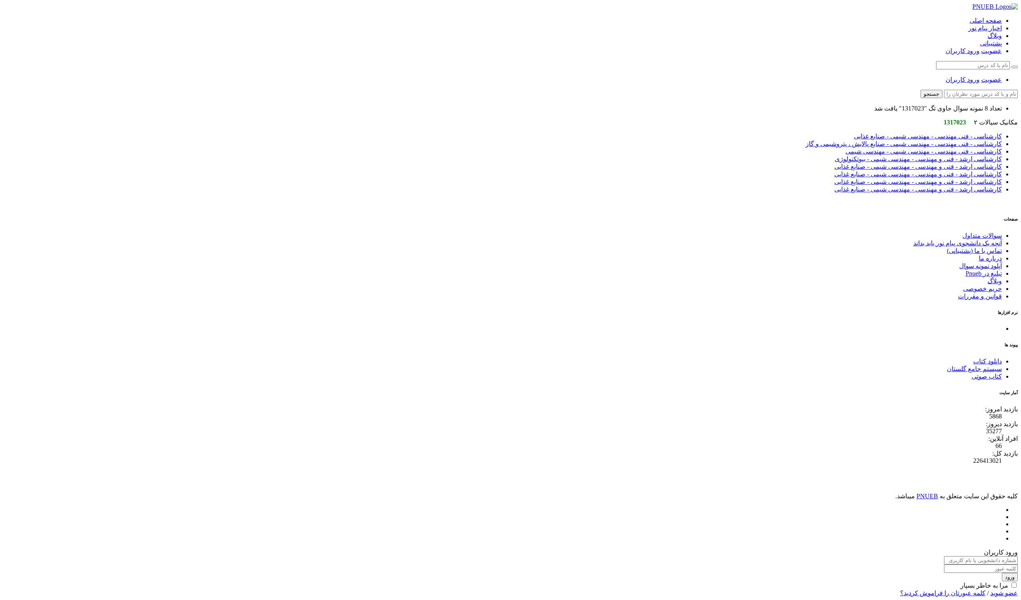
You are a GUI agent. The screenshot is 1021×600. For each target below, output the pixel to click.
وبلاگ (994, 35)
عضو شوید (1004, 593)
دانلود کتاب (987, 361)
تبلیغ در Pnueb (984, 273)
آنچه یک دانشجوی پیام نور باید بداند (957, 243)
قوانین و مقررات (980, 296)
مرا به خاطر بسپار (984, 585)
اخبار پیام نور (985, 28)
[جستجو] (1014, 67)
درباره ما (990, 258)
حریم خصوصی (982, 288)
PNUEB (927, 496)
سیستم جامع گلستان (974, 368)
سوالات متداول (982, 235)
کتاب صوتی (987, 376)
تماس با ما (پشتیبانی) (974, 250)
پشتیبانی (991, 43)
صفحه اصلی (986, 20)
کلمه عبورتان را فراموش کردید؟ (943, 593)
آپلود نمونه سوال (980, 265)
